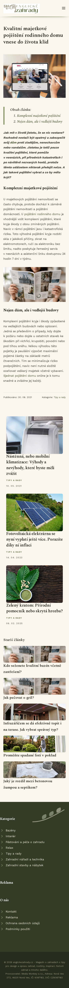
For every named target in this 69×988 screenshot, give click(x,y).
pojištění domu (25, 375)
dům (13, 142)
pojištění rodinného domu (42, 214)
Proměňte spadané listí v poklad (29, 755)
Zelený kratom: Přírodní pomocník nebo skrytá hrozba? (34, 608)
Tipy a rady (60, 397)
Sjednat (9, 375)
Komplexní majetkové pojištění (38, 115)
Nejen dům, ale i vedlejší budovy (39, 121)
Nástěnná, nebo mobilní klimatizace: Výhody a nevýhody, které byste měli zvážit (30, 465)
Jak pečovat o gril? (18, 697)
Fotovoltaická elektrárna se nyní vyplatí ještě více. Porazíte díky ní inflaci (34, 539)
